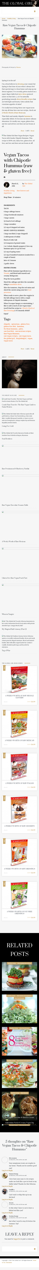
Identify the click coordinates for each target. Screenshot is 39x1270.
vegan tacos (8, 341)
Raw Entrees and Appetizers (24, 995)
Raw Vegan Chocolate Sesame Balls (15, 505)
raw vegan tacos (25, 336)
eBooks (6, 702)
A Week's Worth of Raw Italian (19, 783)
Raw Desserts (24, 1093)
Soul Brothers (7, 439)
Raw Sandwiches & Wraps (24, 963)
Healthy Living (11, 18)
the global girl (9, 338)
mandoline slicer (15, 284)
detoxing (20, 84)
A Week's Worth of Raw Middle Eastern (19, 697)
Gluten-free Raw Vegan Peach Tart (14, 578)
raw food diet (9, 331)
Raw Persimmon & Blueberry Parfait (15, 469)
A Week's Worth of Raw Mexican (13, 542)
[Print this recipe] (4, 177)
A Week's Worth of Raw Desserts (19, 826)
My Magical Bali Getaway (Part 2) (14, 629)
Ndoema (18, 67)
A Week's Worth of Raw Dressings (19, 869)
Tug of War (6, 651)
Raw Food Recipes (19, 998)
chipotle (7, 324)
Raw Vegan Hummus (11, 334)
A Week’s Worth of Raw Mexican (13, 113)
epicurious (15, 324)
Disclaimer (9, 1262)
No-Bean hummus (10, 329)
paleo (21, 329)
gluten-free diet (10, 326)
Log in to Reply (7, 1170)
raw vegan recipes (11, 336)
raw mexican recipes (23, 331)
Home (3, 18)
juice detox (23, 94)
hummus (27, 116)
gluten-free (25, 324)
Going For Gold (7, 426)
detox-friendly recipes (25, 99)
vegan (30, 338)
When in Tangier (8, 614)
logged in (17, 1239)
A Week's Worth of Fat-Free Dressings (19, 913)
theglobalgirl (21, 338)
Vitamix (6, 273)
